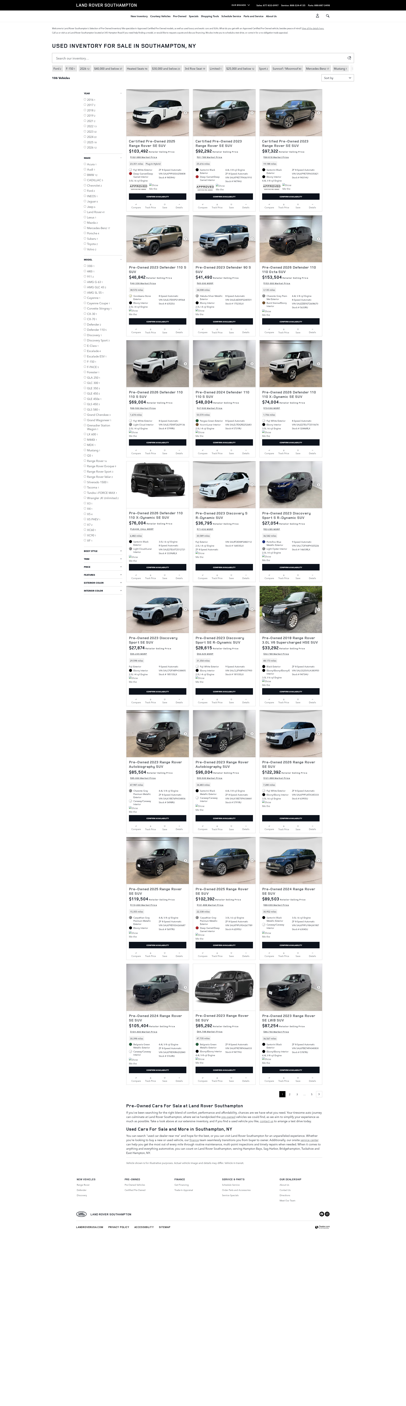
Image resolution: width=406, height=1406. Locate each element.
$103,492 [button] (152, 153)
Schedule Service (231, 16)
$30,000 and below (166, 68)
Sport (263, 68)
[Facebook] (321, 1214)
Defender (81, 1190)
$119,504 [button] (152, 901)
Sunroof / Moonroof (287, 68)
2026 (84, 68)
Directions (285, 1195)
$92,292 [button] (217, 153)
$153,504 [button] (285, 279)
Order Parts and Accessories (236, 1190)
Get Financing (181, 1184)
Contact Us (285, 1190)
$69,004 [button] (151, 404)
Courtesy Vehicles (160, 16)
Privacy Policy (118, 1227)
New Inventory (139, 16)
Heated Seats (137, 68)
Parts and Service (253, 16)
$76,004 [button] (150, 525)
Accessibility (144, 1227)
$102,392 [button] (218, 901)
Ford (57, 68)
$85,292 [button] (217, 1028)
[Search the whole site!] (328, 16)
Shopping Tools (210, 16)
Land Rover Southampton (111, 1214)
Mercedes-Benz (317, 68)
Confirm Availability (157, 196)
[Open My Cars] (317, 16)
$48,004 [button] (217, 404)
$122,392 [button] (284, 774)
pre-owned (228, 1117)
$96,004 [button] (217, 774)
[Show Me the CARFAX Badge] (222, 187)
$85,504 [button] (151, 774)
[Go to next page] (319, 1094)
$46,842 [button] (150, 279)
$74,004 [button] (283, 404)
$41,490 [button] (217, 279)
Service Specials (230, 1195)
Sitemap (164, 1227)
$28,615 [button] (217, 650)
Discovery (82, 1195)
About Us (271, 16)
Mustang (340, 68)
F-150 (70, 68)
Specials (193, 16)
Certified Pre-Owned (135, 1190)
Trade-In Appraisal (183, 1190)
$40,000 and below (108, 68)
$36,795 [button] (217, 525)
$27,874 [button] (150, 650)
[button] (157, 164)
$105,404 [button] (152, 1028)
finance (194, 1140)
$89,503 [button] (284, 901)
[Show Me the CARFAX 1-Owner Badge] (155, 187)
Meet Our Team (287, 1200)
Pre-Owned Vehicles (135, 1184)
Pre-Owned (179, 16)
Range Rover (83, 1184)
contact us (266, 1121)
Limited (216, 68)
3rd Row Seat (195, 68)
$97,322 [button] (283, 153)
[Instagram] (327, 1214)
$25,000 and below (240, 68)
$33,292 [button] (283, 650)
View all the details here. (313, 28)
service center (309, 1140)
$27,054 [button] (283, 525)
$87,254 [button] (283, 1028)
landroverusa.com (89, 1227)
